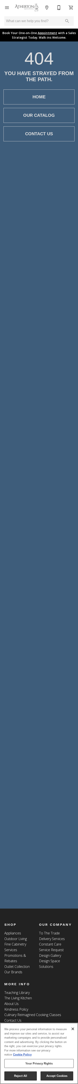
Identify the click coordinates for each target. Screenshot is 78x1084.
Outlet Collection (17, 966)
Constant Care (50, 944)
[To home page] (27, 8)
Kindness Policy (16, 1009)
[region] (39, 1053)
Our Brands (13, 972)
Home (39, 96)
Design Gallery (50, 955)
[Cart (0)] (71, 7)
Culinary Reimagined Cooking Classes (32, 1014)
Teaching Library (17, 992)
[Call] (59, 7)
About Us (11, 1003)
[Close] (73, 1029)
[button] (7, 7)
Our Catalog (39, 115)
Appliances (12, 933)
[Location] (47, 7)
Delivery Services (52, 938)
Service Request (51, 949)
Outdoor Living (15, 938)
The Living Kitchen (18, 998)
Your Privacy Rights (38, 1063)
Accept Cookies (57, 1075)
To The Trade (49, 933)
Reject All (20, 1075)
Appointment (47, 33)
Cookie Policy (22, 1054)
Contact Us (39, 133)
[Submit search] (67, 21)
